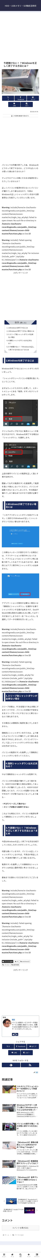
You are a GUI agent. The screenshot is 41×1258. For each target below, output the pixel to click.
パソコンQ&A (8, 961)
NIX (13, 1019)
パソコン (7, 965)
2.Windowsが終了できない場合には (21, 331)
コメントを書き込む (20, 1228)
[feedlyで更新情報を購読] (13, 1034)
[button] (27, 104)
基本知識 (16, 965)
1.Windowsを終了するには (18, 328)
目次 (17, 322)
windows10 (25, 961)
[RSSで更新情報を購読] (16, 1034)
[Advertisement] (20, 36)
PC (18, 961)
